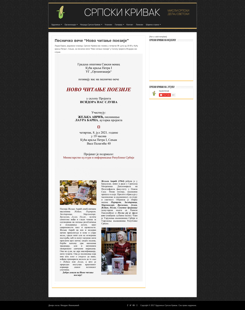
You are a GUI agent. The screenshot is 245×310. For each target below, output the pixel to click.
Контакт (129, 25)
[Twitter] (130, 305)
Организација (70, 25)
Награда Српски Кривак (90, 25)
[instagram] (137, 305)
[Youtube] (133, 305)
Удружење (55, 25)
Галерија (118, 25)
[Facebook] (128, 305)
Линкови (139, 25)
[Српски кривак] (122, 12)
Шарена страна (152, 25)
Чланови (108, 25)
